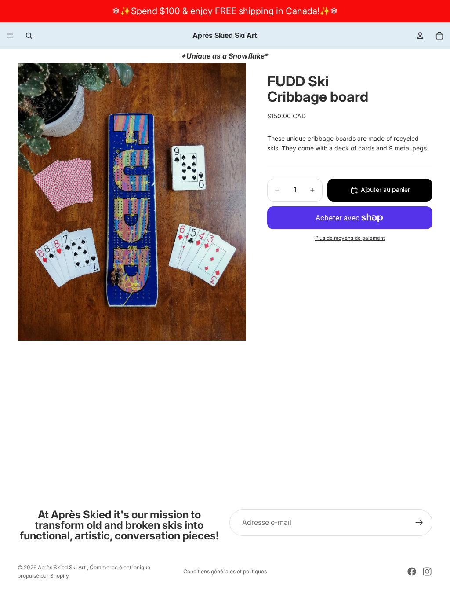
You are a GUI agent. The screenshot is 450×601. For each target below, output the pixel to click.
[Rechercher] (29, 35)
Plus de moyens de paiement (350, 238)
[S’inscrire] (419, 522)
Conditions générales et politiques (225, 571)
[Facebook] (411, 571)
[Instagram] (427, 571)
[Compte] (420, 35)
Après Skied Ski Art (62, 567)
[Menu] (10, 36)
